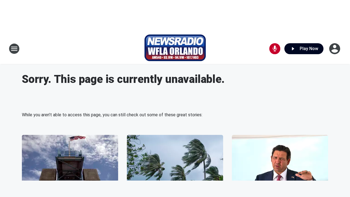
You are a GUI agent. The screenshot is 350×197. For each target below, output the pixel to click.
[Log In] (335, 48)
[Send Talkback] (274, 48)
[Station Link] (175, 48)
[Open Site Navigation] (14, 48)
